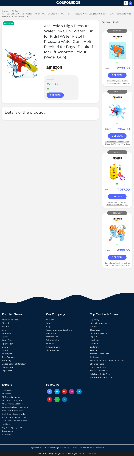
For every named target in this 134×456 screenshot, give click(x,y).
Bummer (6, 347)
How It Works (52, 333)
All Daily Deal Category (12, 404)
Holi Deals (6, 424)
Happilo (5, 350)
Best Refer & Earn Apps (12, 410)
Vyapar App (7, 343)
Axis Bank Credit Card (100, 374)
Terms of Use (52, 337)
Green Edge (7, 431)
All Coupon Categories (12, 400)
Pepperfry (94, 320)
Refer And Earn (53, 347)
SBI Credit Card (97, 364)
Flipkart (93, 337)
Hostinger (94, 340)
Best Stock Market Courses (14, 421)
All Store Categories (11, 397)
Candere (94, 343)
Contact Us (51, 323)
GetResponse (96, 357)
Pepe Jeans (7, 370)
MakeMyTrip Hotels (10, 320)
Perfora (93, 350)
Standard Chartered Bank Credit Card (107, 360)
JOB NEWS (7, 434)
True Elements (8, 357)
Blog (48, 326)
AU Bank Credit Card (99, 354)
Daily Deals (7, 390)
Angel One (7, 340)
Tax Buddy (7, 360)
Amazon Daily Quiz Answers (15, 407)
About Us (50, 320)
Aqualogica (7, 354)
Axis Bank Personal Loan (101, 377)
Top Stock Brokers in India (14, 417)
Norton (93, 326)
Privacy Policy (52, 340)
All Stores (6, 393)
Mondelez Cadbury (98, 323)
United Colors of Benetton (14, 364)
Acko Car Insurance (99, 370)
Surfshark (94, 347)
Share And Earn (53, 350)
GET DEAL (55, 95)
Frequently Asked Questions (59, 330)
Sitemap (50, 343)
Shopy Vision (8, 367)
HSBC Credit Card (98, 367)
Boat (4, 330)
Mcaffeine (6, 333)
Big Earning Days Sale (12, 427)
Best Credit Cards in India (13, 414)
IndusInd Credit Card (99, 333)
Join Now (91, 453)
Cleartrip (6, 323)
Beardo (5, 326)
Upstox (5, 337)
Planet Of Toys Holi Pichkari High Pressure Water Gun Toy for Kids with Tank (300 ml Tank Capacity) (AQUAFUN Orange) (117, 82)
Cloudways (95, 330)
